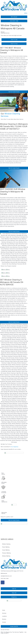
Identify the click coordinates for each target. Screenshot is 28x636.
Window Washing (6, 556)
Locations (4, 616)
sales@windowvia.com (6, 576)
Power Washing (5, 547)
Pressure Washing (6, 553)
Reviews (4, 619)
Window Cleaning (6, 544)
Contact (4, 622)
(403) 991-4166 (5, 578)
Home (3, 610)
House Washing (5, 550)
